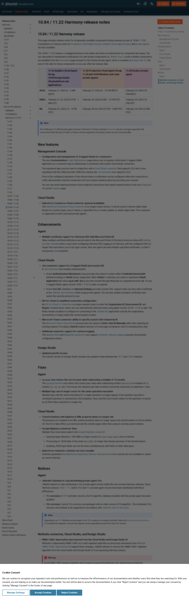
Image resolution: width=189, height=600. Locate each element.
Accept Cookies (43, 592)
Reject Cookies (69, 592)
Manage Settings (16, 592)
